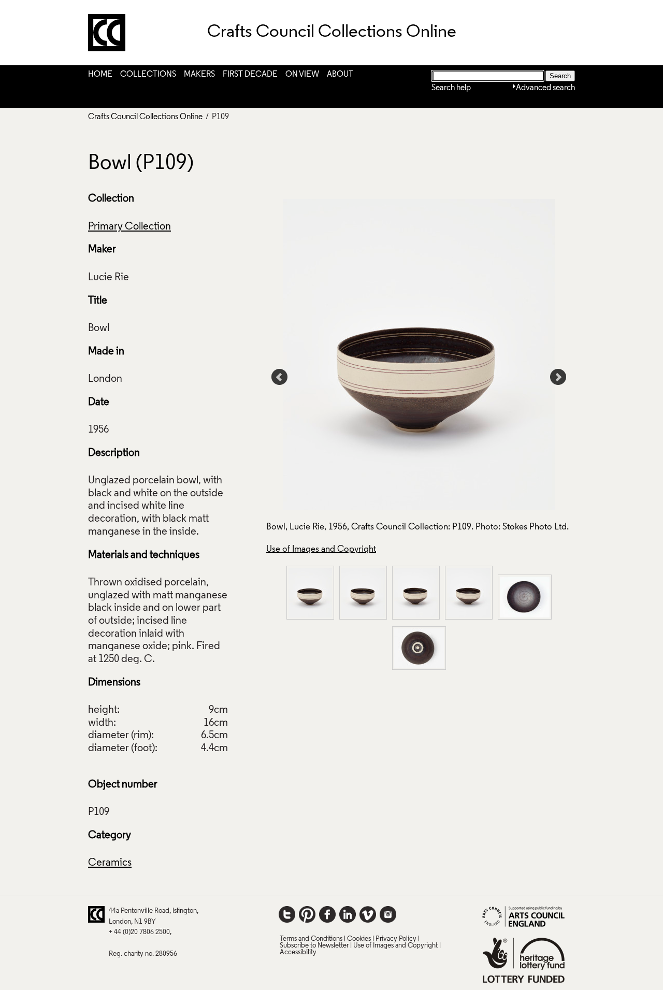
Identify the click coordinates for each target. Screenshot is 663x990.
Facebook (327, 914)
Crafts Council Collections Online (145, 117)
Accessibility (298, 952)
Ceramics (110, 863)
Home (100, 74)
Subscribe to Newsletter (314, 945)
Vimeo (367, 914)
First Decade (250, 74)
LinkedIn (347, 914)
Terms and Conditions (311, 939)
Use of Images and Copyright (321, 549)
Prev (279, 377)
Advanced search (545, 88)
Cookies (359, 939)
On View (302, 74)
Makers (199, 74)
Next (558, 377)
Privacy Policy (396, 939)
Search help (451, 88)
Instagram (388, 914)
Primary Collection (129, 227)
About (340, 74)
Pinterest (307, 914)
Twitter (287, 914)
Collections (148, 74)
